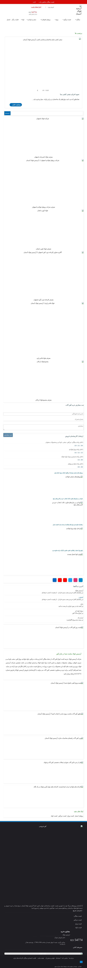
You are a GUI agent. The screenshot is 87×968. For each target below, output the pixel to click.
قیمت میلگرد (78, 916)
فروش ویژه (51, 7)
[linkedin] (55, 964)
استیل (8, 19)
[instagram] (37, 964)
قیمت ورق (70, 816)
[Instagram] (75, 580)
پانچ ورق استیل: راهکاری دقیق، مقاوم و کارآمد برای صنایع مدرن (67, 550)
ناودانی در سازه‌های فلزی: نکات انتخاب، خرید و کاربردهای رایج (68, 498)
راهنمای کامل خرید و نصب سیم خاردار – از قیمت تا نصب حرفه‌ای (61, 592)
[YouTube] (60, 580)
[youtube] (50, 964)
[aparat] (46, 964)
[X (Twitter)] (70, 580)
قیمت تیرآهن (67, 19)
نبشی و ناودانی (32, 19)
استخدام (58, 958)
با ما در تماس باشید (33, 13)
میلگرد (78, 19)
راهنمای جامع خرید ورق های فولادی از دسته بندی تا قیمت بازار (68, 524)
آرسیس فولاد (79, 590)
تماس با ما (65, 958)
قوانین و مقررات (50, 958)
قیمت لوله (54, 816)
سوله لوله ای (79, 611)
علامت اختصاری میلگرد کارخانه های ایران (24, 958)
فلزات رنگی (15, 19)
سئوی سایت (70, 966)
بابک (81, 604)
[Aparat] (65, 580)
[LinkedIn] (55, 580)
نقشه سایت (40, 958)
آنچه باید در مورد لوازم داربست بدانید (70, 606)
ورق (57, 19)
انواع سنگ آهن (76, 613)
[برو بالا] (81, 962)
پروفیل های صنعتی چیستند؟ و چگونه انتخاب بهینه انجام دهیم (68, 472)
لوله (23, 19)
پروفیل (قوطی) (46, 19)
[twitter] (41, 964)
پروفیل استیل (79, 816)
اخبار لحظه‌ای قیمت (36, 7)
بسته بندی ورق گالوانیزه (74, 620)
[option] (43, 2)
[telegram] (32, 964)
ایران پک (80, 618)
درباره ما (71, 958)
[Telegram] (81, 580)
